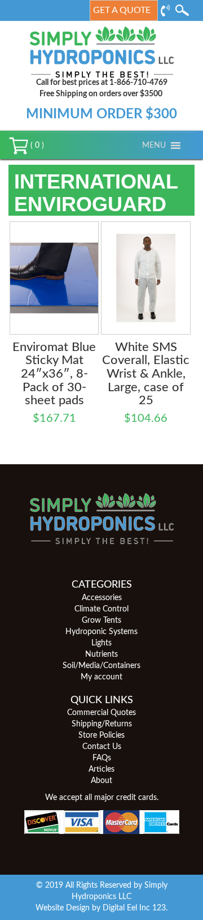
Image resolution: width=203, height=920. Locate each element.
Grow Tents (101, 620)
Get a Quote (122, 10)
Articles (101, 769)
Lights (101, 643)
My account (101, 677)
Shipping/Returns (102, 724)
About (101, 781)
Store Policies (101, 735)
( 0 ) (36, 145)
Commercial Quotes (101, 713)
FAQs (101, 758)
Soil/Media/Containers (101, 666)
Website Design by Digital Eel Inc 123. (101, 908)
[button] (154, 145)
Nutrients (101, 654)
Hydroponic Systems (101, 632)
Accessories (102, 598)
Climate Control (101, 609)
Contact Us (101, 747)
